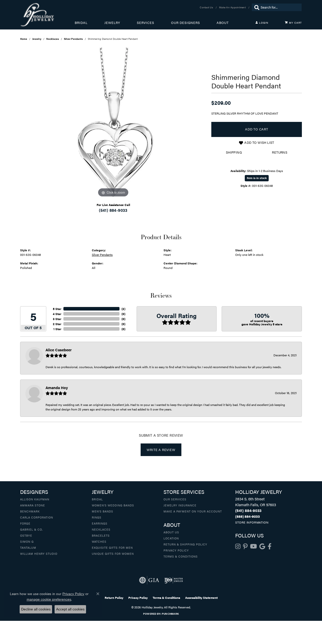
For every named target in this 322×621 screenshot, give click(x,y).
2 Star (57, 324)
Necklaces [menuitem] (101, 529)
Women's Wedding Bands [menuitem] (113, 505)
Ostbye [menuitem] (26, 535)
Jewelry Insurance (180, 505)
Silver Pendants (73, 39)
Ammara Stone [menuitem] (32, 505)
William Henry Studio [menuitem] (38, 553)
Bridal (81, 22)
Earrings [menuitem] (99, 523)
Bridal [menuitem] (97, 499)
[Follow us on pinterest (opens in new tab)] (245, 546)
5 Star (57, 308)
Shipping (234, 152)
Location (171, 538)
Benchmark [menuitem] (30, 511)
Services (145, 22)
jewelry (36, 39)
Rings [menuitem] (96, 517)
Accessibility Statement (201, 597)
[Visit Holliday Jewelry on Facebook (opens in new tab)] (269, 546)
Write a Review (161, 449)
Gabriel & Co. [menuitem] (31, 529)
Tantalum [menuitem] (28, 547)
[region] (113, 122)
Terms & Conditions (181, 556)
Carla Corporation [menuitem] (36, 517)
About (223, 22)
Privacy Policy (176, 550)
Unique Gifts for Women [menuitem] (113, 553)
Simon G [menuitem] (27, 541)
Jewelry (112, 22)
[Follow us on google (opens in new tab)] (262, 546)
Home (23, 39)
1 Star (57, 329)
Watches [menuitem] (99, 541)
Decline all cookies (36, 609)
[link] (207, 7)
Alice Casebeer (59, 349)
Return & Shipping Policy (185, 544)
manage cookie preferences (49, 599)
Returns (279, 152)
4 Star (57, 314)
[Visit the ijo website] (173, 580)
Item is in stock (257, 178)
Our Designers (185, 22)
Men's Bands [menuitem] (102, 511)
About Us (171, 532)
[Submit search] (255, 7)
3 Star (57, 319)
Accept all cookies (70, 609)
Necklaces (52, 39)
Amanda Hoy (57, 387)
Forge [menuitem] (25, 523)
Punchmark (170, 613)
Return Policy (114, 597)
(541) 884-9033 (113, 210)
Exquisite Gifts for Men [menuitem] (112, 547)
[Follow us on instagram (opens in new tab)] (237, 546)
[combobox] (280, 7)
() (123, 308)
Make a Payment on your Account (193, 511)
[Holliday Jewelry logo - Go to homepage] (47, 14)
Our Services (175, 499)
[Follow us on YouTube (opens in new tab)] (253, 546)
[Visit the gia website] (149, 580)
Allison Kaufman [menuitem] (34, 499)
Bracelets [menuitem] (101, 535)
